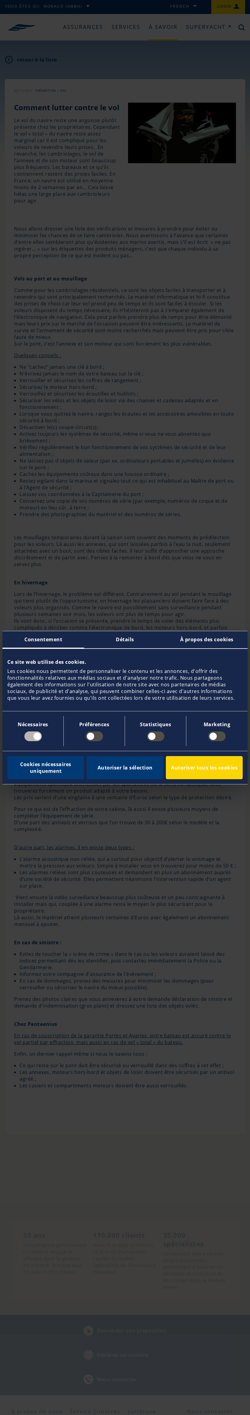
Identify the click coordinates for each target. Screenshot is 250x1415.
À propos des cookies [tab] (207, 639)
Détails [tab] (125, 639)
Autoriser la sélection (125, 767)
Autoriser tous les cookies (204, 767)
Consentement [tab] (43, 639)
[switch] (94, 736)
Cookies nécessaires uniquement (45, 767)
